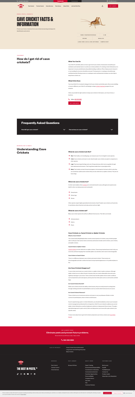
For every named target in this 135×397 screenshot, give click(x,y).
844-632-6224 (68, 340)
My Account (105, 365)
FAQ (86, 382)
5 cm (104, 35)
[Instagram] (21, 374)
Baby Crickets (69, 351)
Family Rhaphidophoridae (88, 35)
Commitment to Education (92, 369)
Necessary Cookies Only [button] (117, 393)
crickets (85, 185)
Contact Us (105, 372)
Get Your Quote (74, 103)
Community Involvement (91, 372)
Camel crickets (72, 249)
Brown (85, 38)
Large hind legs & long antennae (88, 41)
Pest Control (54, 365)
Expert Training (89, 365)
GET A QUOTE (113, 6)
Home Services (55, 369)
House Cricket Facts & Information (75, 347)
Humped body (105, 41)
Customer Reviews (90, 385)
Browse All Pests (72, 365)
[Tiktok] (18, 374)
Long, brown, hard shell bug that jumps (75, 349)
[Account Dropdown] (102, 6)
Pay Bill (104, 367)
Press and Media (89, 376)
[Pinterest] (31, 374)
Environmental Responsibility (92, 367)
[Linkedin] (34, 374)
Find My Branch (106, 369)
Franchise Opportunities (91, 374)
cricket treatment (100, 86)
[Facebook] (24, 374)
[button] (127, 393)
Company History (89, 378)
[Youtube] (28, 374)
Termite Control (55, 367)
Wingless (101, 38)
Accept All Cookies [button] (107, 393)
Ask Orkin (87, 380)
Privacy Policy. (23, 394)
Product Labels (106, 374)
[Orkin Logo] (21, 6)
